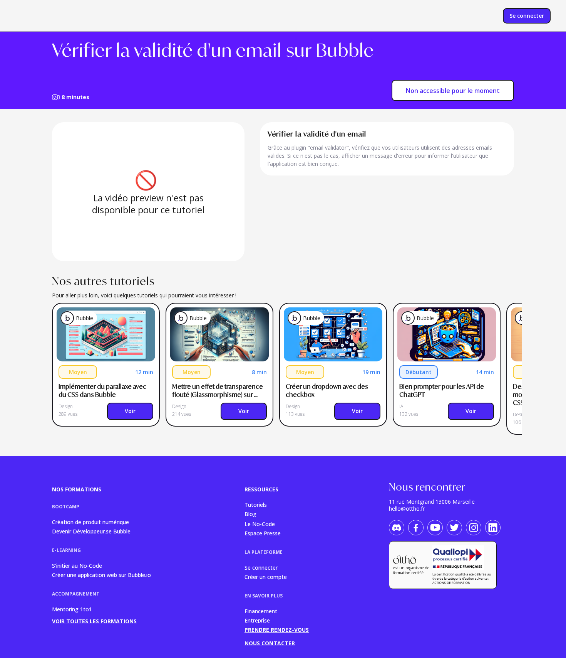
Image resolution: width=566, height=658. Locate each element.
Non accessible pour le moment (453, 90)
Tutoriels (255, 504)
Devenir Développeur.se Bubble (91, 531)
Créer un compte (265, 576)
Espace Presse (262, 533)
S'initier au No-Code (77, 565)
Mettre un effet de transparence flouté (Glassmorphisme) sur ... (218, 390)
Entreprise (257, 620)
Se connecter (261, 567)
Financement (260, 610)
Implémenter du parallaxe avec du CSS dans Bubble (103, 390)
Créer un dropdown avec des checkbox (327, 390)
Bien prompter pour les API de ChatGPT (442, 390)
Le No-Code (259, 523)
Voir (130, 411)
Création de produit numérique (90, 521)
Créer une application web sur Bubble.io (101, 574)
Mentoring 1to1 (72, 609)
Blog (250, 514)
